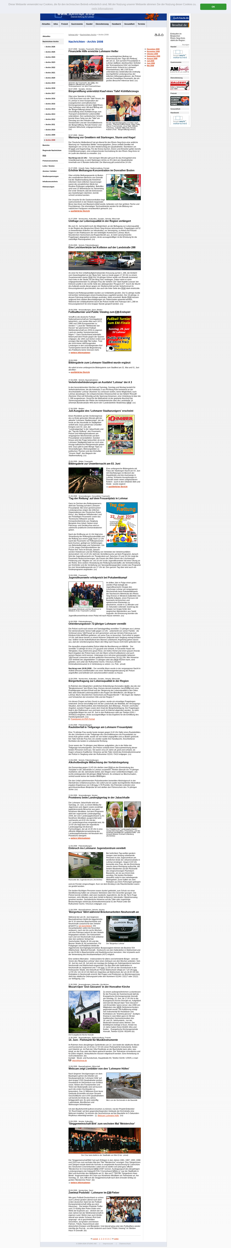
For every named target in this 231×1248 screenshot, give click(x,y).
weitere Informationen (80, 353)
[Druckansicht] (155, 35)
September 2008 (153, 56)
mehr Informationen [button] (102, 8)
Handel (89, 24)
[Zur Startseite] (162, 35)
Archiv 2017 (50, 93)
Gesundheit (129, 24)
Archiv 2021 (50, 73)
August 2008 (152, 58)
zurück (95, 1239)
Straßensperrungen (51, 176)
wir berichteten (85, 926)
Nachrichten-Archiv (51, 41)
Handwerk (116, 24)
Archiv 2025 (50, 52)
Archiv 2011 (50, 124)
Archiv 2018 (50, 88)
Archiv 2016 (50, 98)
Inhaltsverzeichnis (50, 181)
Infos (56, 24)
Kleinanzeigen (48, 187)
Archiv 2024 (50, 57)
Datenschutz (125, 1244)
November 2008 (153, 51)
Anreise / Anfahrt (50, 171)
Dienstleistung (102, 24)
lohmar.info (73, 35)
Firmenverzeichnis (50, 161)
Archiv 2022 (50, 67)
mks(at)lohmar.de (79, 1060)
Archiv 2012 (50, 119)
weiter (116, 1239)
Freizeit (64, 24)
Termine (141, 24)
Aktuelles (46, 24)
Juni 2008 (151, 63)
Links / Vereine (49, 166)
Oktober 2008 (152, 54)
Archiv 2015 (50, 104)
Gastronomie (77, 24)
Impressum (108, 1244)
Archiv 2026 (50, 47)
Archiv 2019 (50, 83)
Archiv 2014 (50, 109)
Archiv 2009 (50, 135)
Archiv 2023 (50, 62)
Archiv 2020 (50, 78)
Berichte (46, 145)
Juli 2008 (150, 61)
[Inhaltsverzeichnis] (158, 35)
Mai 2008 (150, 65)
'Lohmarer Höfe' (108, 1115)
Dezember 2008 (153, 49)
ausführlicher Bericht (80, 211)
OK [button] (213, 6)
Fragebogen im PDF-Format (83, 719)
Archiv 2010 (50, 130)
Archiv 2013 (50, 114)
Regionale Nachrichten (52, 150)
